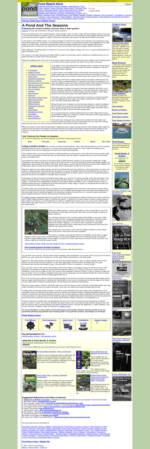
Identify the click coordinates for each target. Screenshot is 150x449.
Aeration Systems (92, 17)
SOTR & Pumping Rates (29, 18)
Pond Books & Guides (122, 154)
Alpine (30, 141)
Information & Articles (35, 112)
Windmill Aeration (62, 15)
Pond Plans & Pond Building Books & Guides (68, 18)
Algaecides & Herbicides (36, 79)
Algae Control (68, 8)
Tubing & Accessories (35, 100)
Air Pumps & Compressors (37, 74)
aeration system (29, 197)
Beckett (77, 141)
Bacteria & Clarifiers (35, 81)
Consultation (32, 114)
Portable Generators (94, 435)
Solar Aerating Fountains (121, 120)
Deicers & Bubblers (61, 6)
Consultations (119, 15)
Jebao (108, 141)
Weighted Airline (43, 13)
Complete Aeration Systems (74, 244)
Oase (103, 141)
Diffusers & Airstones (57, 13)
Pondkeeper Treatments (77, 434)
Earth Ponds (116, 253)
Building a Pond (51, 11)
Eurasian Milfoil (66, 17)
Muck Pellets (41, 428)
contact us (43, 447)
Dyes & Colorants (107, 15)
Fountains (31, 91)
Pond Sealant (32, 70)
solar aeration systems (48, 336)
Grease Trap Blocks (29, 435)
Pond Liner (78, 8)
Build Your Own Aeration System (53, 244)
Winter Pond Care (57, 8)
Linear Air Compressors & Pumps (69, 11)
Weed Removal (74, 6)
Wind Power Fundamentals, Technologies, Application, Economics (121, 340)
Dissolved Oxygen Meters (120, 17)
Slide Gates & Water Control (37, 97)
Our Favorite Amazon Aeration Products (42, 247)
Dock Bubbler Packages (77, 15)
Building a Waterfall (93, 15)
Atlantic (92, 141)
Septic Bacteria (104, 17)
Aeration (47, 8)
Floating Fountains (87, 428)
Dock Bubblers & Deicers (36, 87)
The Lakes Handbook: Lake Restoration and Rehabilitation (121, 192)
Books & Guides (33, 116)
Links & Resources (53, 17)
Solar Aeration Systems (74, 13)
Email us (25, 31)
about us (25, 447)
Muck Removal (33, 93)
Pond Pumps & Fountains (73, 427)
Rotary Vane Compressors (68, 10)
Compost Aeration (44, 435)
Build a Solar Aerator (51, 10)
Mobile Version (48, 21)
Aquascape (62, 141)
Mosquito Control (79, 17)
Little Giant (45, 141)
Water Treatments (34, 102)
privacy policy (34, 447)
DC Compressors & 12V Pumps (39, 83)
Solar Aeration (33, 110)
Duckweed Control (45, 18)
